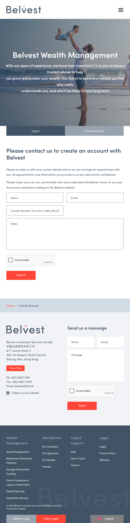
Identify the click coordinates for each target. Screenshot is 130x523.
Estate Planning (15, 491)
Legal (104, 437)
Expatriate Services (17, 498)
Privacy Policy (108, 453)
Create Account (94, 131)
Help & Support (77, 440)
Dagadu (22, 508)
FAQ (73, 451)
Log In (36, 131)
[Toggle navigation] (121, 10)
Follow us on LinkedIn (25, 393)
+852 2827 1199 (20, 377)
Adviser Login (21, 518)
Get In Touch (78, 458)
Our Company (50, 446)
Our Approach (50, 453)
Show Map (15, 367)
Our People (48, 459)
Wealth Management (17, 440)
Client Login (50, 518)
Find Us (75, 465)
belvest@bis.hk (24, 386)
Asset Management (17, 451)
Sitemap (104, 459)
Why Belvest (51, 437)
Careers (46, 466)
